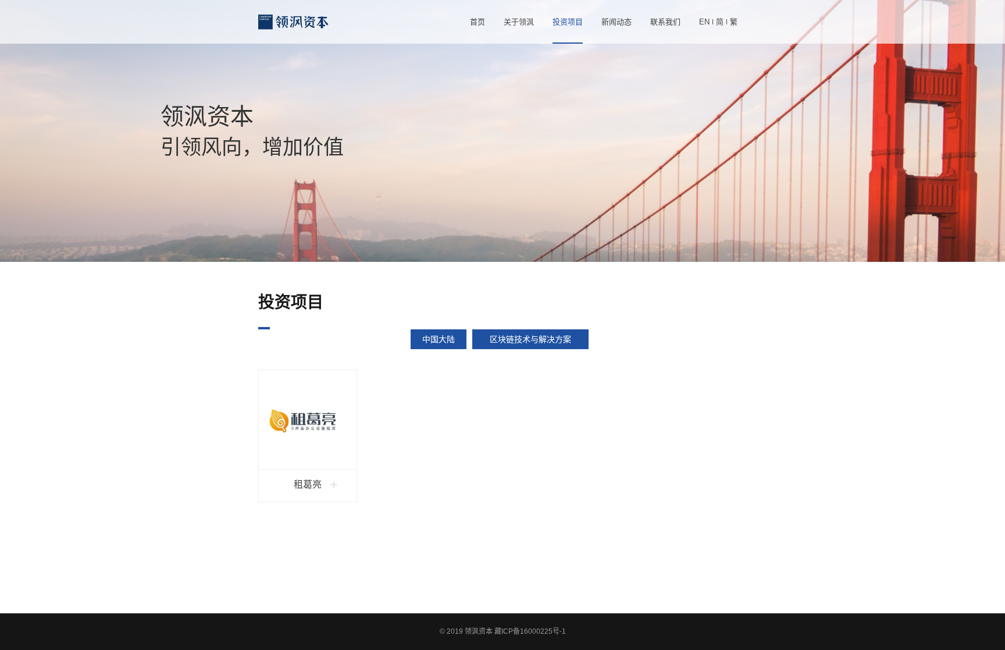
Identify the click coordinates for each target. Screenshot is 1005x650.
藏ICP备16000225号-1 (530, 631)
